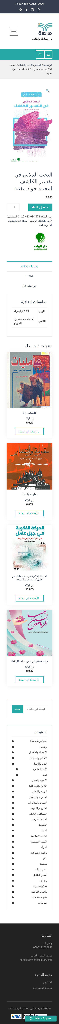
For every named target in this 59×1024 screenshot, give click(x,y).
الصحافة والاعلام (38, 813)
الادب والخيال (25, 65)
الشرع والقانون (39, 808)
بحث (17, 708)
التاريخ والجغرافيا (38, 785)
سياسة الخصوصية (42, 988)
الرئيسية (47, 65)
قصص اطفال (40, 875)
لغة (41, 225)
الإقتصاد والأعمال (38, 752)
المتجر (38, 65)
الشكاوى (47, 982)
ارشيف (43, 746)
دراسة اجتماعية (39, 852)
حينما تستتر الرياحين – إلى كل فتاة (29, 661)
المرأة (44, 847)
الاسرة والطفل (39, 780)
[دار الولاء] (40, 242)
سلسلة (43, 863)
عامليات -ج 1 (29, 412)
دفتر (45, 858)
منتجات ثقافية (39, 897)
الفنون (43, 830)
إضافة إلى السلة (40, 207)
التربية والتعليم (39, 791)
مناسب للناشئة (39, 891)
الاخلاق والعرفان (38, 758)
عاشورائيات (41, 869)
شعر (44, 774)
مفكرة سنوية (40, 886)
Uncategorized (38, 741)
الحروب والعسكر (38, 797)
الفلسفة (43, 824)
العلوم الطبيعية (39, 819)
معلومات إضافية (29, 266)
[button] (47, 91)
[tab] (29, 266)
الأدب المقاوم (40, 769)
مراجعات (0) (29, 285)
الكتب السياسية (38, 841)
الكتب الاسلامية (39, 836)
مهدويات (42, 902)
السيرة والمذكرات (37, 802)
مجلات (43, 880)
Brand (29, 276)
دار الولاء (29, 418)
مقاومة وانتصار (29, 494)
